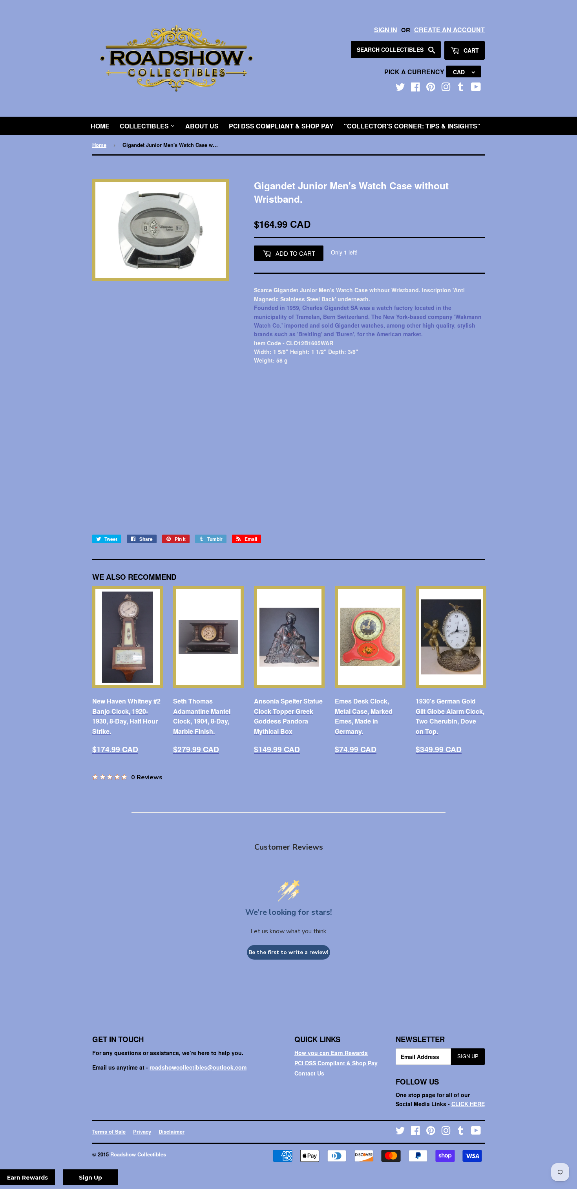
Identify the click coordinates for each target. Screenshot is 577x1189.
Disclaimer (171, 1131)
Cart (470, 50)
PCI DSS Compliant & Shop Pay (281, 125)
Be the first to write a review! (288, 952)
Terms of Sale (109, 1131)
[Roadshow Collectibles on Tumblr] (461, 88)
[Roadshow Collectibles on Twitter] (400, 88)
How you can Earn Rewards (331, 1053)
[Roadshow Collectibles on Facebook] (415, 88)
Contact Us (309, 1073)
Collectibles (145, 125)
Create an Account (449, 29)
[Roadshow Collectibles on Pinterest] (431, 88)
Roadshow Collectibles (138, 1154)
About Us (202, 125)
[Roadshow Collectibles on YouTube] (476, 88)
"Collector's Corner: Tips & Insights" (412, 125)
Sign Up (467, 1056)
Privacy (142, 1131)
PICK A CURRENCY (415, 71)
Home (100, 125)
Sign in (385, 29)
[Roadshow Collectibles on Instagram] (446, 88)
